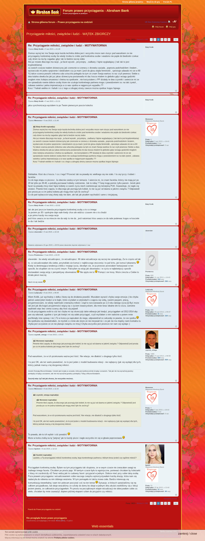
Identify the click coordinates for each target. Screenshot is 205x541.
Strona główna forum (43, 22)
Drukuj (170, 21)
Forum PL (167, 2)
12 (159, 489)
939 (166, 360)
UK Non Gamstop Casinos (156, 22)
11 (158, 314)
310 (159, 279)
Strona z (142, 39)
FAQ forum (159, 27)
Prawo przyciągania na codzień (75, 22)
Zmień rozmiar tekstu (174, 21)
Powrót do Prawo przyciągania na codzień (44, 509)
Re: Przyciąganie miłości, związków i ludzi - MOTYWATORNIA (67, 45)
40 (166, 491)
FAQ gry (172, 27)
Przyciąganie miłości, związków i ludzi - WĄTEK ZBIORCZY (68, 34)
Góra (176, 91)
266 (166, 281)
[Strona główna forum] (45, 12)
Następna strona (170, 499)
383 (175, 39)
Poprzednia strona (35, 499)
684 (159, 358)
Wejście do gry (153, 2)
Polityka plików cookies (64, 538)
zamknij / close (187, 533)
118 (166, 316)
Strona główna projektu (132, 2)
